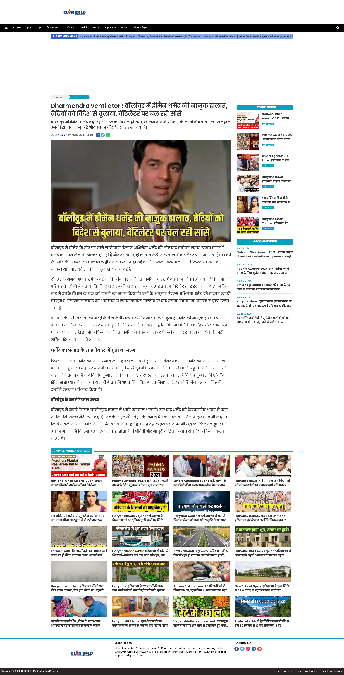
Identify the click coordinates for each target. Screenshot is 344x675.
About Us (123, 642)
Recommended (265, 241)
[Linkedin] (254, 649)
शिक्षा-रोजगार (53, 27)
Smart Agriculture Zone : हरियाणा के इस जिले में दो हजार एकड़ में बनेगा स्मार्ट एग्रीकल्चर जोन (264, 289)
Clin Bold (59, 135)
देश (40, 27)
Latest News (265, 107)
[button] (6, 27)
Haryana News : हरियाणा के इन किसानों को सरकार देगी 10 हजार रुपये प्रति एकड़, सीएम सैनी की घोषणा (264, 306)
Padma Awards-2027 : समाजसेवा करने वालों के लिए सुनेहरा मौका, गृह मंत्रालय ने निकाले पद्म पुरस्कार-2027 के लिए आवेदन (263, 273)
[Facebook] (236, 649)
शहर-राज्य (110, 27)
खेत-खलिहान (141, 27)
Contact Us (302, 671)
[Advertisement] (172, 67)
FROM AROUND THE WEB (71, 451)
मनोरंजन (70, 27)
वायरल (96, 27)
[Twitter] (242, 649)
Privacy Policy (318, 671)
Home (17, 27)
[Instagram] (248, 649)
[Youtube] (259, 649)
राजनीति (84, 27)
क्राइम (30, 27)
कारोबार (125, 27)
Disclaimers (335, 671)
